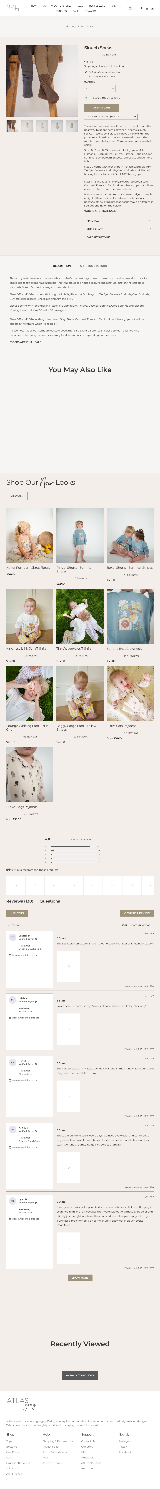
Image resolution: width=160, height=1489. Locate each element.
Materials (93, 220)
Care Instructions (98, 237)
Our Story (87, 1446)
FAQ (45, 1457)
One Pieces (13, 1452)
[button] (15, 885)
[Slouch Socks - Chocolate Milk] (29, 454)
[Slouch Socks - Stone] (21, 450)
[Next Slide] (151, 885)
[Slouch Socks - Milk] (29, 450)
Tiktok (123, 1446)
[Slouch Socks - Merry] (33, 454)
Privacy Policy (51, 1446)
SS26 (80, 5)
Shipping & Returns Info (58, 1441)
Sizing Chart (94, 229)
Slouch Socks (86, 26)
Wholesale (87, 1457)
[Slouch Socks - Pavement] (12, 458)
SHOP (115, 6)
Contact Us (88, 1441)
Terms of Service (53, 1463)
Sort (124, 925)
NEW (34, 5)
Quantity (89, 82)
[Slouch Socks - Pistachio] (16, 454)
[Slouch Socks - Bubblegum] (21, 454)
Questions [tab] (50, 902)
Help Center (88, 1468)
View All (16, 496)
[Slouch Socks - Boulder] (8, 458)
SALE (76, 11)
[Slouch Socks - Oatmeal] (25, 450)
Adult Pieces (14, 1473)
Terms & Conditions (55, 1452)
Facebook (125, 1452)
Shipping (90, 66)
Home (70, 26)
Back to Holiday (82, 1375)
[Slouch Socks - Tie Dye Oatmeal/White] (12, 454)
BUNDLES (61, 11)
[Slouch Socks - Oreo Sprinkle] (8, 454)
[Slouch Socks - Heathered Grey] (33, 450)
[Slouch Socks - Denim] (16, 450)
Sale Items (12, 1468)
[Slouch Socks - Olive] (16, 458)
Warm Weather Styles (57, 5)
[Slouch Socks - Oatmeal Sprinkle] (37, 450)
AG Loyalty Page (91, 1463)
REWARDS (91, 11)
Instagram (125, 1441)
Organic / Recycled (18, 1463)
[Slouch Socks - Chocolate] (37, 454)
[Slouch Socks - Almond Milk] (8, 450)
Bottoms (11, 1446)
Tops (9, 1441)
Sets (9, 1457)
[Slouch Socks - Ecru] (12, 450)
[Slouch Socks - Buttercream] (25, 454)
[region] (80, 885)
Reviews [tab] (19, 902)
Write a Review (140, 914)
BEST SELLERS (97, 5)
